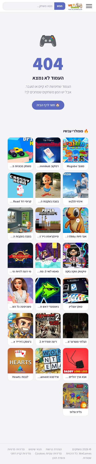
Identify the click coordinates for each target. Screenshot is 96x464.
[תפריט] (89, 6)
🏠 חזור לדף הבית (48, 105)
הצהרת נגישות (54, 449)
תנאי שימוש (35, 449)
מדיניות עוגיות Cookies (48, 453)
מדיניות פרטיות (16, 449)
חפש (59, 6)
